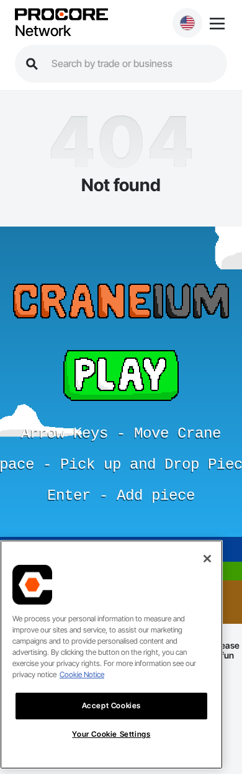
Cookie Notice (82, 674)
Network (43, 31)
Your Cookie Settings (111, 734)
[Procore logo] (61, 15)
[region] (111, 654)
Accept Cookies (111, 705)
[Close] (207, 558)
